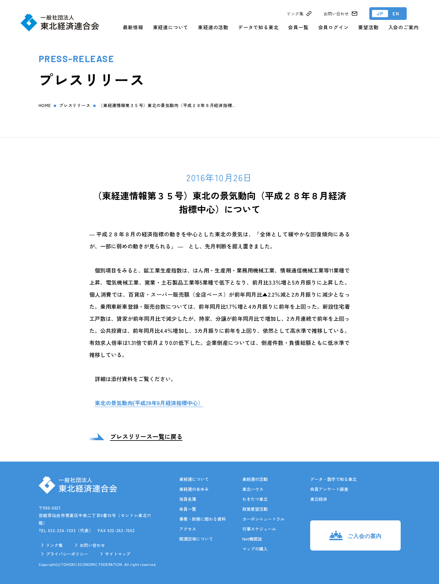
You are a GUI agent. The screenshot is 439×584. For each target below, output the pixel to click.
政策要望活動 (255, 509)
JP (380, 13)
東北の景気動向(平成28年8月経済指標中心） (149, 403)
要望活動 (368, 27)
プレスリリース (74, 105)
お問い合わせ (92, 545)
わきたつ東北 (255, 499)
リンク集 (54, 545)
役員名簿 (187, 499)
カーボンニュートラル (263, 519)
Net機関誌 (252, 539)
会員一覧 (298, 27)
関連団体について (196, 539)
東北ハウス (252, 489)
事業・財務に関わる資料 (202, 519)
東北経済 (318, 499)
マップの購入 (255, 549)
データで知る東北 (258, 27)
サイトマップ (117, 554)
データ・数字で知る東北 (333, 479)
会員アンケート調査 (329, 489)
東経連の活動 (213, 27)
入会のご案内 (403, 27)
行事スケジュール (259, 529)
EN (396, 13)
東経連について (171, 27)
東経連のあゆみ (194, 489)
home (45, 105)
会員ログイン (333, 27)
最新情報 (133, 27)
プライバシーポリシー (67, 554)
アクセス (187, 529)
